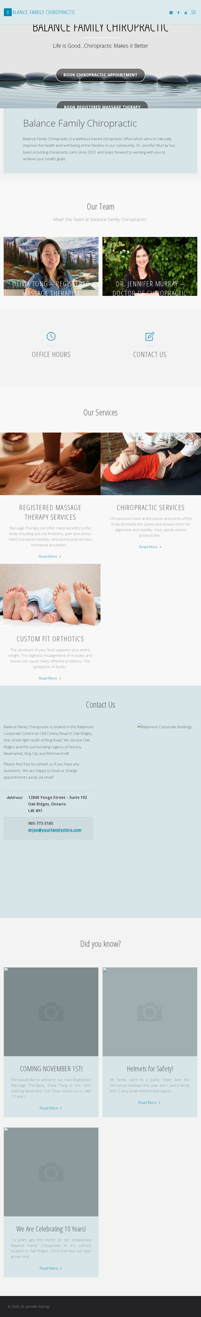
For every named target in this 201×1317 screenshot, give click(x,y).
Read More (50, 557)
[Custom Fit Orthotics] (50, 626)
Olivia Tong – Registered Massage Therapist (51, 288)
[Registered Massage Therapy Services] (50, 495)
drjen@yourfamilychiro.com (54, 829)
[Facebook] (178, 12)
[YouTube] (185, 12)
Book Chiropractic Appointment (100, 74)
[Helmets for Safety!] (150, 1056)
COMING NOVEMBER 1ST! (51, 1068)
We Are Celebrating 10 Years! (51, 1229)
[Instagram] (171, 12)
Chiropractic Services (151, 507)
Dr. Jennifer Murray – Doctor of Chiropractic (150, 288)
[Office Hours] (51, 338)
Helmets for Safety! (150, 1068)
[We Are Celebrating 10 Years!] (51, 1216)
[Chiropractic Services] (151, 495)
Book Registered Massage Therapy (102, 107)
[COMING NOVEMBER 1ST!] (51, 1056)
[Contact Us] (150, 338)
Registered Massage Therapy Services (50, 512)
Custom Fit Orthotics (50, 639)
